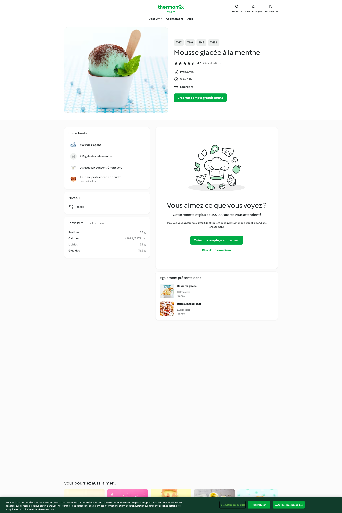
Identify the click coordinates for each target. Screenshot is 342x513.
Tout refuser (259, 504)
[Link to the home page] (171, 8)
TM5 (201, 42)
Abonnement (174, 18)
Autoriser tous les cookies (289, 504)
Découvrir (155, 18)
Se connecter (271, 11)
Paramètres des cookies (232, 504)
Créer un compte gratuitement (200, 98)
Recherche (237, 11)
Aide (190, 18)
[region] (171, 505)
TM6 (190, 42)
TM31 (213, 42)
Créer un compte (253, 11)
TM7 (179, 42)
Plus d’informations (217, 250)
